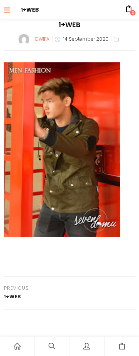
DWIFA (42, 39)
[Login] (87, 346)
